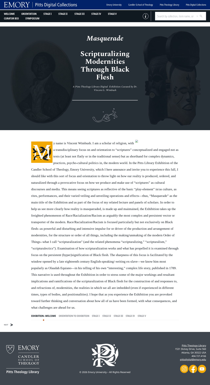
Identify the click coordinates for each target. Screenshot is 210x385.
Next (6, 325)
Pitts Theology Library (169, 4)
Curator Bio (11, 18)
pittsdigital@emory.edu (193, 359)
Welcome (9, 14)
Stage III (79, 14)
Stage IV (96, 14)
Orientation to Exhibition (74, 316)
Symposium (32, 18)
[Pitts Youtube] (202, 368)
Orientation (29, 14)
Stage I (47, 14)
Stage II (63, 14)
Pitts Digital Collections (196, 4)
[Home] (40, 5)
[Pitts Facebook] (193, 368)
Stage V (112, 14)
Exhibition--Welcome (43, 316)
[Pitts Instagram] (184, 368)
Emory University (114, 4)
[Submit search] (200, 16)
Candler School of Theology (140, 4)
